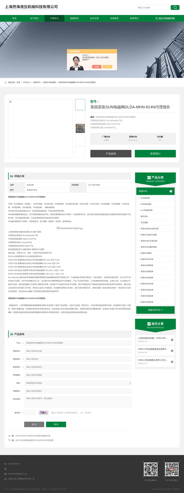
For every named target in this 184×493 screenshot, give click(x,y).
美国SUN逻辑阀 (147, 265)
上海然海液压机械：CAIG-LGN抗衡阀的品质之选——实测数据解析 (154, 338)
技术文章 (94, 18)
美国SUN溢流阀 (147, 296)
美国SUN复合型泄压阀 (149, 229)
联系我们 (134, 18)
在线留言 (114, 18)
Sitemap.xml (157, 489)
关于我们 (34, 18)
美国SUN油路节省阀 (149, 235)
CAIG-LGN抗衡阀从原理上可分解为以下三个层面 (154, 360)
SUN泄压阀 (145, 198)
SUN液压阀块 (146, 204)
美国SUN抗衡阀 (49, 82)
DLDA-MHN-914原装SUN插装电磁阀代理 (33, 436)
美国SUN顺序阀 (147, 302)
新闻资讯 (74, 18)
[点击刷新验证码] (44, 413)
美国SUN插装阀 (147, 271)
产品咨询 (111, 153)
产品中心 (54, 18)
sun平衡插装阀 (146, 210)
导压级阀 (144, 222)
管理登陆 (176, 489)
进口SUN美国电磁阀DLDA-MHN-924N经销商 (34, 440)
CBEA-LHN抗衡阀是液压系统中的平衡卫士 (154, 349)
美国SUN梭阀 (146, 253)
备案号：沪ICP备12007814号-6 (54, 489)
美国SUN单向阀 (147, 284)
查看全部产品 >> (155, 310)
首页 (14, 18)
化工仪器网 (167, 489)
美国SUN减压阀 (147, 290)
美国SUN (36, 82)
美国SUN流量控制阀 (149, 247)
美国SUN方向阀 (147, 259)
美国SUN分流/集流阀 (149, 241)
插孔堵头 (144, 216)
